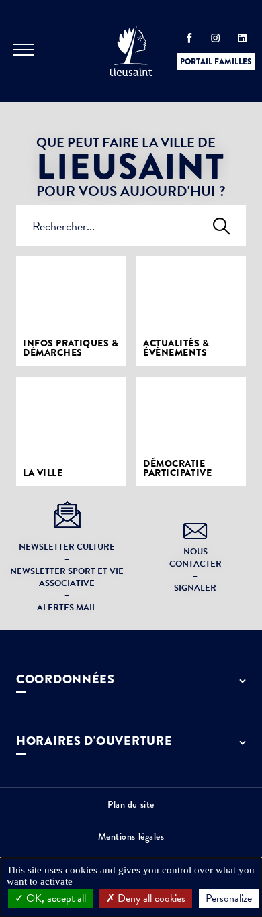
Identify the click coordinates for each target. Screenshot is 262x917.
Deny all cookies (150, 898)
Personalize (229, 898)
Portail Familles (216, 62)
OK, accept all (55, 898)
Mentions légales (131, 836)
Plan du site (131, 804)
